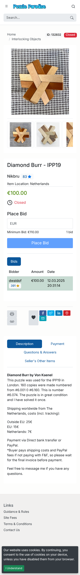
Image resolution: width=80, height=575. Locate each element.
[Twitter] (50, 313)
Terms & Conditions (18, 524)
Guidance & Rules (16, 512)
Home (11, 34)
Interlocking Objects (26, 39)
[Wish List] (33, 317)
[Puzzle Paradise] (29, 6)
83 (25, 176)
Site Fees (10, 518)
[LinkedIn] (58, 313)
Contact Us (12, 530)
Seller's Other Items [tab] (40, 361)
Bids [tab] (14, 261)
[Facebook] (42, 313)
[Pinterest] (66, 313)
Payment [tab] (57, 344)
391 (13, 286)
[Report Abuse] (12, 321)
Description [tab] (24, 344)
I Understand (14, 568)
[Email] (42, 318)
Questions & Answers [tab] (40, 352)
